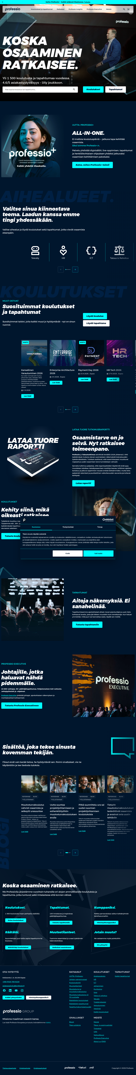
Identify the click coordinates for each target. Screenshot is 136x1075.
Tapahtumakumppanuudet (80, 1007)
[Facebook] (4, 990)
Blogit (71, 1022)
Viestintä (97, 1009)
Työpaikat (97, 1028)
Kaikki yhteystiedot (13, 997)
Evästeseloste (25, 1068)
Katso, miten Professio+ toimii (92, 165)
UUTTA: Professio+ (76, 976)
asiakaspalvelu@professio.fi (13, 986)
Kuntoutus (98, 989)
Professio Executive (94, 9)
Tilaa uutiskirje (75, 1025)
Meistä (108, 9)
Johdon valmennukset (78, 979)
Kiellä (68, 553)
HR (95, 979)
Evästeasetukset (40, 1068)
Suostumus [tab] (36, 527)
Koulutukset (93, 89)
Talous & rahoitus (100, 996)
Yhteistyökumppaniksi (106, 922)
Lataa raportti (83, 483)
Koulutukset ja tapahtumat (42, 9)
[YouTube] (16, 990)
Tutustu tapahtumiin (87, 624)
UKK (95, 1032)
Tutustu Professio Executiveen (22, 705)
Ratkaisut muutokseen (61, 947)
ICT (95, 983)
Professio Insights (75, 9)
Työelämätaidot (100, 1002)
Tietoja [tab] (99, 527)
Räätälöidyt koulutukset (18, 947)
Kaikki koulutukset (101, 1012)
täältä (48, 1022)
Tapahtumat (115, 89)
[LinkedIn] (10, 990)
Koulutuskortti (75, 983)
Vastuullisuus (99, 1035)
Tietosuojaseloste (9, 1068)
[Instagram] (22, 990)
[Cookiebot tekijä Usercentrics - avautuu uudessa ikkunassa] (104, 520)
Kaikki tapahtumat (122, 976)
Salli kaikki (98, 553)
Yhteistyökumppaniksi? (39, 997)
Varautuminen (99, 1005)
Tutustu (87, 2)
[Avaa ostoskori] (128, 9)
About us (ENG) (100, 1041)
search (124, 9)
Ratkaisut (60, 9)
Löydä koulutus (94, 316)
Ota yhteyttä (102, 945)
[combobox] (40, 90)
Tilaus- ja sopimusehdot (103, 1025)
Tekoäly (97, 999)
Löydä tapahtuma (96, 323)
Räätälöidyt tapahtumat (78, 1004)
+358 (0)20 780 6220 (11, 982)
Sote (95, 992)
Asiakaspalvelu (99, 976)
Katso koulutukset (15, 920)
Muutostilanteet (75, 986)
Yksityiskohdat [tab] (68, 527)
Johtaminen (98, 986)
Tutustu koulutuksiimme (18, 536)
